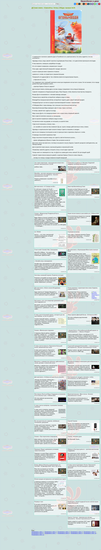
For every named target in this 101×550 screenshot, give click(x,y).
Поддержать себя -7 (50, 533)
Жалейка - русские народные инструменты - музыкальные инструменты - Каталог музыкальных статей (48, 175)
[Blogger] (82, 4)
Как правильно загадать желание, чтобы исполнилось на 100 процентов (80, 377)
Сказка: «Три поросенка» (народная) (45, 436)
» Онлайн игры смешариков (43, 261)
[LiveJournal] (88, 4)
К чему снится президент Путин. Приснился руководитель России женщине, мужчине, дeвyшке (81, 466)
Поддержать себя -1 (37, 532)
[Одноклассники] (77, 4)
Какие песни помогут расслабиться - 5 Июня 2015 (83, 213)
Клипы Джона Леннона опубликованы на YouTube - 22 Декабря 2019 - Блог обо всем (47, 465)
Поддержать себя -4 (76, 532)
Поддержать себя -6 (37, 533)
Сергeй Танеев (72, 421)
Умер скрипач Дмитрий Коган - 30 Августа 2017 (82, 314)
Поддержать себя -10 (90, 533)
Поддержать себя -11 (38, 534)
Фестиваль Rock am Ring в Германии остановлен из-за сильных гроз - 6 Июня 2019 (50, 394)
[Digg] (84, 4)
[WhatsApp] (95, 4)
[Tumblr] (90, 4)
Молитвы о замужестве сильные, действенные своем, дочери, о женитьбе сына (49, 362)
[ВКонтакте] (75, 4)
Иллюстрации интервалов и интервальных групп (50, 479)
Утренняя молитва (73, 232)
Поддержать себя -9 (76, 533)
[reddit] (86, 4)
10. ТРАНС (37, 232)
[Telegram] (97, 4)
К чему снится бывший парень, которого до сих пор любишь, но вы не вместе (49, 315)
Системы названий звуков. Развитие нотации (48, 275)
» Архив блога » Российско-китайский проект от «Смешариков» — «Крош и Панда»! (83, 331)
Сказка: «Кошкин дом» (75, 436)
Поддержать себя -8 (63, 533)
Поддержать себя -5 (89, 532)
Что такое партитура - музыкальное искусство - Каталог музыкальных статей (49, 163)
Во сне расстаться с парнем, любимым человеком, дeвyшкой (46, 421)
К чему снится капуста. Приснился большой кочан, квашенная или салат (48, 346)
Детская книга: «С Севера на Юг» (44, 186)
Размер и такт (38, 501)
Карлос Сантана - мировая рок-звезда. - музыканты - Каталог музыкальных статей (81, 518)
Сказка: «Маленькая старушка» (44, 330)
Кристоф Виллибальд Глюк (76, 186)
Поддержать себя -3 (63, 532)
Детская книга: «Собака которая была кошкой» (49, 377)
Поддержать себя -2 (50, 532)
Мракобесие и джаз (91, 1)
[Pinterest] (99, 4)
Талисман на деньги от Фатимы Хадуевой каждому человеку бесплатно (81, 163)
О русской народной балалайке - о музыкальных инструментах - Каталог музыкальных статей (83, 346)
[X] (79, 4)
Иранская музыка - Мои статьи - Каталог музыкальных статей (80, 394)
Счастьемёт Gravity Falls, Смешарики (46, 249)
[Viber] (93, 4)
